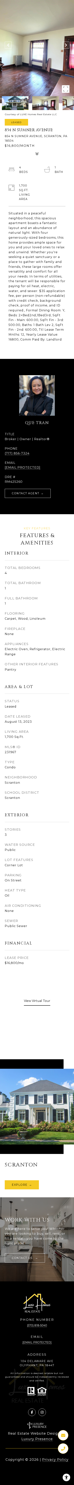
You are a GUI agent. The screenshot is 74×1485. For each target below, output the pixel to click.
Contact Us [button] (23, 1258)
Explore (20, 1185)
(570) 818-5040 (37, 1325)
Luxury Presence (37, 1439)
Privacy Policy (55, 1460)
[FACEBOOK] (32, 1412)
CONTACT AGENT (25, 493)
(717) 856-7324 (17, 453)
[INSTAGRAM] (42, 1412)
